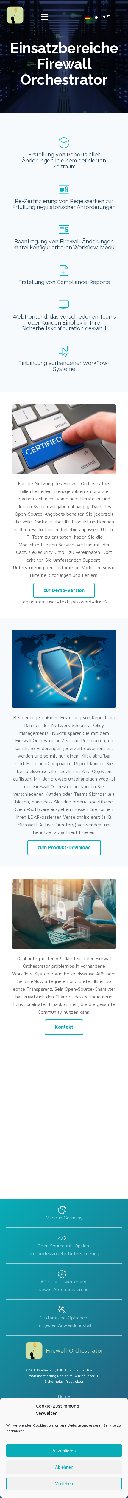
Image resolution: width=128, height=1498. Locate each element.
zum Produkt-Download (64, 847)
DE (95, 17)
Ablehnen (64, 1467)
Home (64, 1396)
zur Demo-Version (64, 590)
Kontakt (64, 1027)
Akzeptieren (64, 1450)
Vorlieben (64, 1483)
